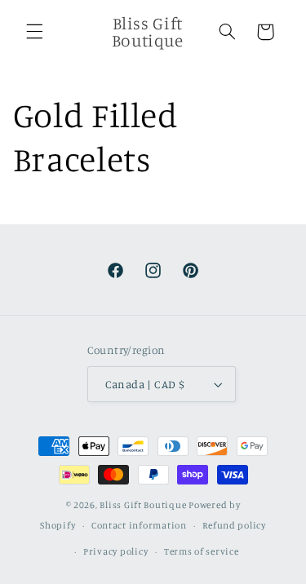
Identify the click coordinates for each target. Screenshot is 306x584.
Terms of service (201, 551)
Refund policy (234, 525)
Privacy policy (115, 551)
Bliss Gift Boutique (143, 505)
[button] (34, 32)
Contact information (139, 525)
